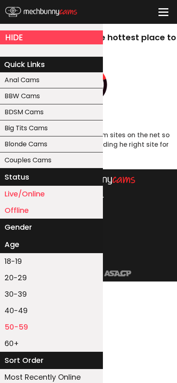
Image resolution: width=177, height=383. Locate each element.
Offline (17, 210)
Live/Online (25, 194)
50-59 (16, 327)
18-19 (13, 261)
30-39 (16, 294)
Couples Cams (28, 160)
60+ (12, 343)
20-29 (16, 277)
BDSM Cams (24, 112)
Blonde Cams (26, 144)
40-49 (16, 310)
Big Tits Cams (26, 128)
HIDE (14, 37)
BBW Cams (22, 96)
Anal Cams (22, 80)
